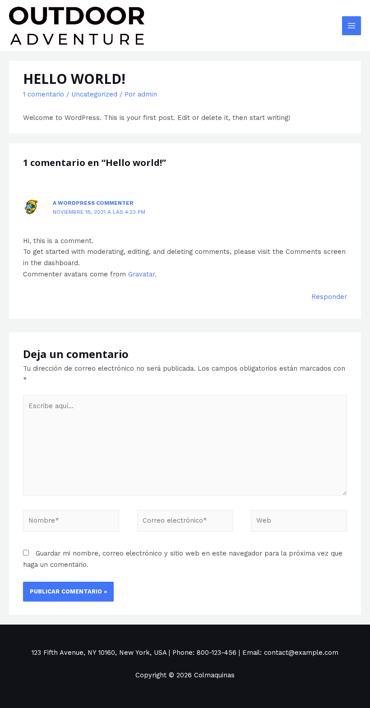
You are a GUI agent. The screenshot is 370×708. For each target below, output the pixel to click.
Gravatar (141, 274)
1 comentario (43, 94)
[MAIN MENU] (351, 25)
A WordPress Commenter (93, 203)
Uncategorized (94, 94)
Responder (329, 297)
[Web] (299, 523)
